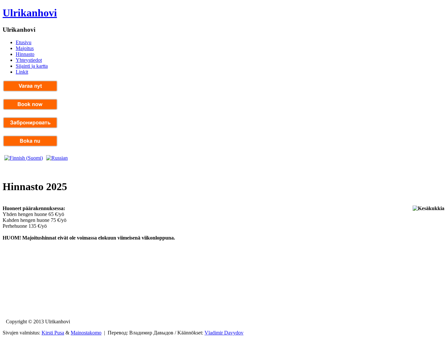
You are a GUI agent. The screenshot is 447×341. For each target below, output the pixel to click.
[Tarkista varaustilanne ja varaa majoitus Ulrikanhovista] (30, 90)
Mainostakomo (86, 332)
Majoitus (25, 48)
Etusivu (23, 42)
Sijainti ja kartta (32, 66)
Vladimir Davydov (224, 332)
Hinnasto (25, 54)
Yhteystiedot (29, 60)
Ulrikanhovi (30, 13)
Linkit (22, 72)
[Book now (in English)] (30, 108)
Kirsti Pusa (53, 332)
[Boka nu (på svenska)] (30, 145)
